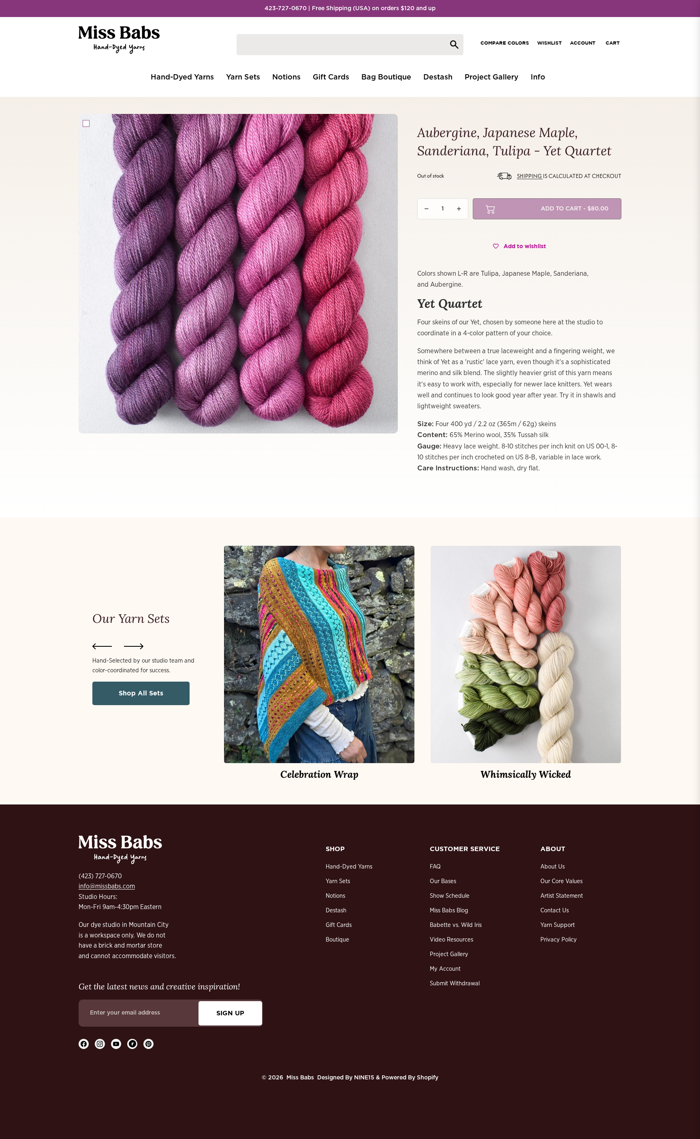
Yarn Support (557, 925)
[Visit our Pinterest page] (148, 1044)
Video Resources (451, 940)
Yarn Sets (338, 881)
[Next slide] (133, 646)
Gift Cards (339, 925)
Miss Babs (300, 1078)
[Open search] (350, 44)
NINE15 (364, 1078)
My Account (445, 969)
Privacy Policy (558, 940)
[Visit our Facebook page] (84, 1044)
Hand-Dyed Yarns (349, 867)
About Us (552, 867)
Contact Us (554, 910)
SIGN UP (230, 1013)
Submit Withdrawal (455, 983)
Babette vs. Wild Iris (456, 925)
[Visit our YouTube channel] (116, 1044)
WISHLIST (549, 43)
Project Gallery (449, 954)
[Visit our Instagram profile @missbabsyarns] (100, 1044)
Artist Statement (561, 896)
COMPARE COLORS (504, 43)
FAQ (435, 867)
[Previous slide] (102, 646)
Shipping (530, 176)
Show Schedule (450, 896)
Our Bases (443, 881)
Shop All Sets (141, 693)
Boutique (337, 940)
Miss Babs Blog (449, 910)
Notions (335, 896)
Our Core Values (561, 881)
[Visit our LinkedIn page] (132, 1044)
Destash (336, 910)
